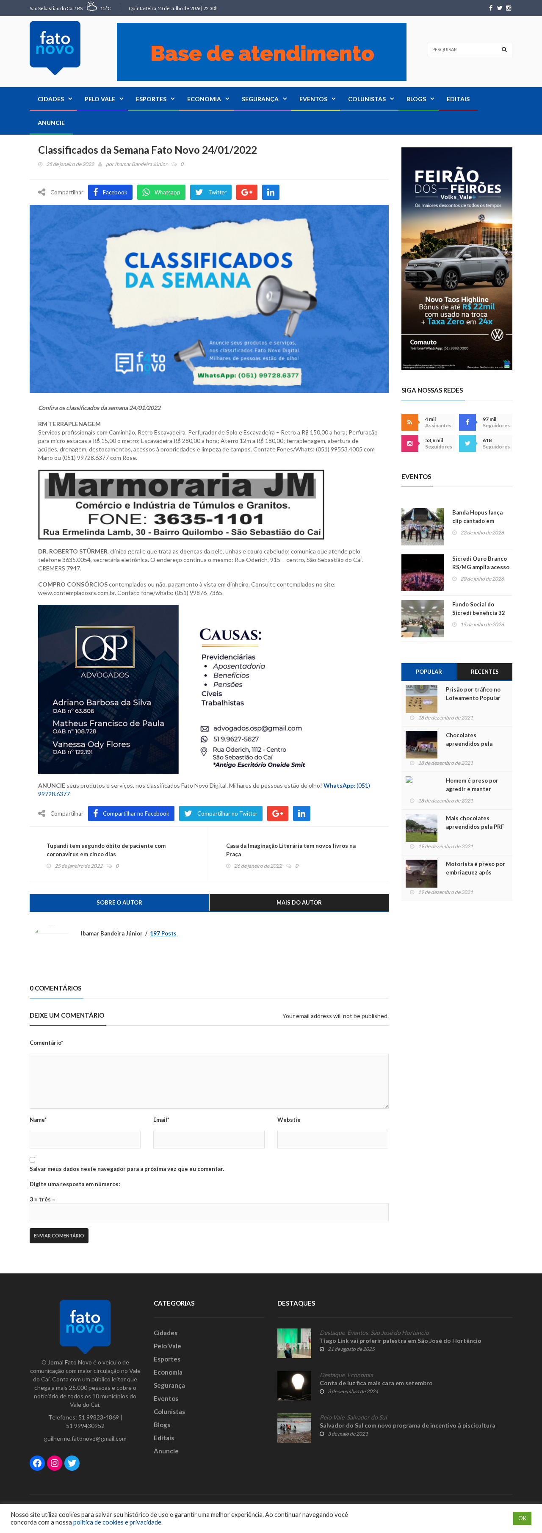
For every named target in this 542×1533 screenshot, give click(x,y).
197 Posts (163, 933)
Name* (38, 1119)
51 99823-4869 (98, 1417)
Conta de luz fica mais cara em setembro (376, 1382)
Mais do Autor (299, 902)
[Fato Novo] (55, 48)
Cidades (51, 98)
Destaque (332, 1332)
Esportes (151, 98)
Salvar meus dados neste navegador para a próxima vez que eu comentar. (127, 1168)
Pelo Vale (100, 98)
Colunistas (367, 98)
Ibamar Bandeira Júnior (141, 164)
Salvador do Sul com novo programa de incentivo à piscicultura (407, 1425)
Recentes (485, 671)
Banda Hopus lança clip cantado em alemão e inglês (477, 521)
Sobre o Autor (119, 902)
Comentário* (46, 1042)
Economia (204, 98)
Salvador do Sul (367, 1417)
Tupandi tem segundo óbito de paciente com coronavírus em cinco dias (106, 850)
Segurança (260, 98)
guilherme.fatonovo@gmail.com (85, 1438)
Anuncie (51, 122)
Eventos (313, 98)
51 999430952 (85, 1425)
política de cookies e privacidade (117, 1522)
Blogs (416, 98)
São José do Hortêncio (400, 1332)
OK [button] (522, 1518)
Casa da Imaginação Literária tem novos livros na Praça (291, 850)
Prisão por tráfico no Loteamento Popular (473, 693)
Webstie (289, 1119)
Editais (458, 98)
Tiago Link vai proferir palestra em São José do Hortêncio (400, 1340)
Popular (429, 671)
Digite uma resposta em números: (75, 1184)
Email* (161, 1119)
